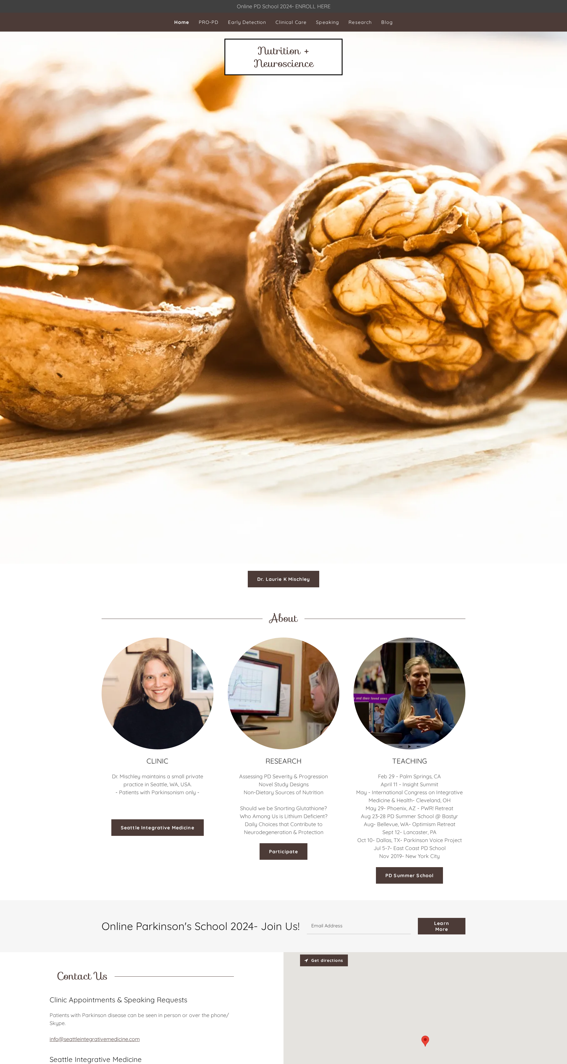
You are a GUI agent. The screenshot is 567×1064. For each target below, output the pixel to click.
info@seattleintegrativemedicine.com (95, 1039)
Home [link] (181, 22)
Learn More (441, 926)
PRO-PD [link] (209, 22)
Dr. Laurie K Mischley (283, 579)
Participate (283, 851)
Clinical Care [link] (291, 22)
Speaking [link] (327, 22)
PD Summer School (409, 875)
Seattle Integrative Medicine (157, 828)
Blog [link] (387, 22)
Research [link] (360, 22)
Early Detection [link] (247, 22)
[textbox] (359, 926)
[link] (283, 65)
